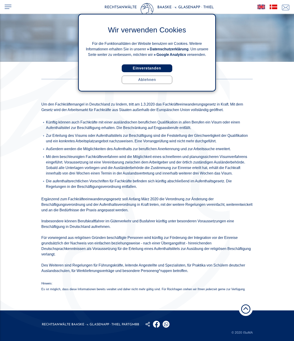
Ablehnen (147, 80)
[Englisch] (261, 7)
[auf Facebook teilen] (156, 324)
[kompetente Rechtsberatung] (285, 7)
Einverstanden (147, 68)
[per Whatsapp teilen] (166, 324)
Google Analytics (171, 55)
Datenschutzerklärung (169, 49)
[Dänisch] (273, 7)
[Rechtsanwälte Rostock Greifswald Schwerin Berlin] (147, 10)
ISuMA (248, 332)
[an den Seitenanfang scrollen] (246, 309)
